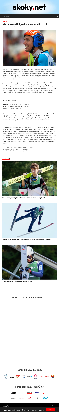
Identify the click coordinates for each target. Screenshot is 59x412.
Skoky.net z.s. (6, 406)
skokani (5, 21)
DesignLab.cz (53, 405)
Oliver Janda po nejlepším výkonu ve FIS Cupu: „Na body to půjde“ (23, 198)
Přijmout (50, 409)
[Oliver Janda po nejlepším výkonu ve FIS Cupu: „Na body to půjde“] (29, 196)
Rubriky (8, 16)
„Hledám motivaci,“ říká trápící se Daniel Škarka (17, 282)
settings (42, 410)
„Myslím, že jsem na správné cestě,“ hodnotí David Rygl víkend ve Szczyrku (26, 240)
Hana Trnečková (13, 27)
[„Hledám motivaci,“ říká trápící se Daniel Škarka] (29, 280)
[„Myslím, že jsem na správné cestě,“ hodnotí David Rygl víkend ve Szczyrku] (29, 238)
